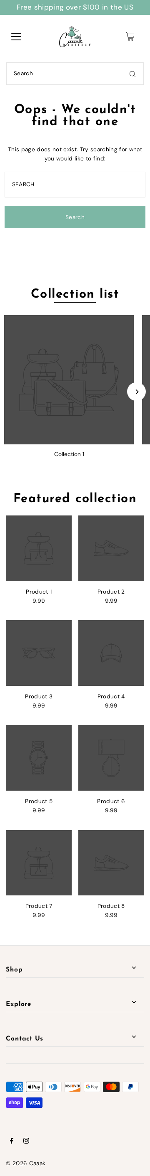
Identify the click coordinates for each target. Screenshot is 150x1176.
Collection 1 (69, 454)
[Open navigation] (16, 36)
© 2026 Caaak (25, 1163)
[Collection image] (69, 379)
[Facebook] (11, 1141)
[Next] (136, 391)
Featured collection (75, 499)
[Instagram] (26, 1141)
